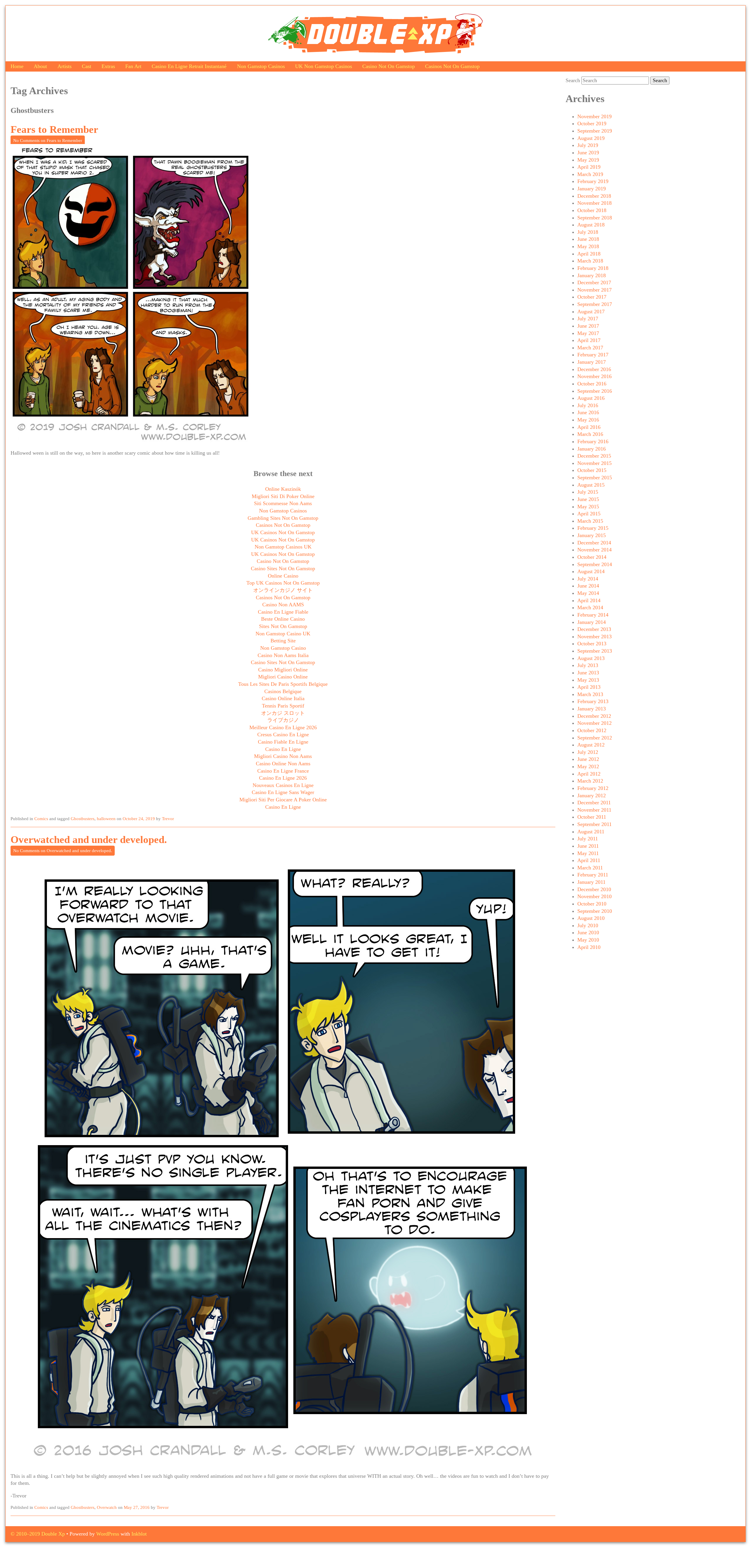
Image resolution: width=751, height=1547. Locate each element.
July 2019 (587, 145)
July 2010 (587, 925)
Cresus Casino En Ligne (283, 734)
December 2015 (594, 456)
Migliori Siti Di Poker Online (283, 496)
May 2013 (588, 680)
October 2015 (591, 470)
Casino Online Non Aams (283, 763)
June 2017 (588, 326)
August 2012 (591, 745)
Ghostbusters (82, 818)
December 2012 (594, 716)
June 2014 (588, 586)
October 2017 (591, 297)
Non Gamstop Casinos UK (283, 547)
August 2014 (591, 571)
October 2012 (591, 730)
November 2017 (594, 290)
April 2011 (588, 860)
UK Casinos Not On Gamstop (283, 532)
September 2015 (594, 477)
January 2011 (591, 882)
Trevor (168, 818)
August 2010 (591, 918)
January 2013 (591, 709)
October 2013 (591, 643)
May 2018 (588, 246)
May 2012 (588, 766)
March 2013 (590, 694)
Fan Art (133, 66)
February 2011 (592, 875)
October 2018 (591, 210)
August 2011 (590, 832)
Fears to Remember (54, 129)
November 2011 (594, 810)
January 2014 (591, 622)
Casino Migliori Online (283, 670)
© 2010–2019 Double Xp (38, 1534)
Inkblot (139, 1534)
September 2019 (594, 131)
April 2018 (589, 254)
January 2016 (591, 449)
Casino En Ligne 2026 (283, 778)
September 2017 (594, 304)
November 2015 (594, 463)
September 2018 (594, 218)
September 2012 (594, 738)
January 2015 (591, 535)
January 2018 (591, 275)
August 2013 (591, 658)
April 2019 (589, 167)
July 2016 (587, 405)
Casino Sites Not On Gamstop (283, 568)
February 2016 (592, 441)
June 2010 (588, 932)
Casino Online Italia (283, 698)
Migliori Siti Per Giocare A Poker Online (283, 800)
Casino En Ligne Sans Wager (283, 792)
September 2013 (594, 651)
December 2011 (594, 802)
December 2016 (594, 369)
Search (573, 80)
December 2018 (594, 196)
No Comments (47, 140)
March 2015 (590, 521)
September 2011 (594, 824)
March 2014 (590, 607)
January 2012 (591, 795)
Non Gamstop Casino (283, 648)
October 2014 (591, 557)
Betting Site (283, 641)
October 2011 (591, 817)
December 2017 (594, 282)
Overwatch (107, 1507)
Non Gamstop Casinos (261, 66)
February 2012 (592, 788)
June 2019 (588, 152)
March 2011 (590, 868)
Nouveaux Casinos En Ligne (283, 785)
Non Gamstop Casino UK (283, 634)
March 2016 (590, 434)
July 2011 (587, 839)
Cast (86, 66)
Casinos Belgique (283, 691)
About (40, 66)
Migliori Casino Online (283, 677)
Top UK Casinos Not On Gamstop (283, 583)
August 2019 (591, 138)
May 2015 (588, 507)
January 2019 (591, 189)
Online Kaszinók (283, 489)
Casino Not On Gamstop (388, 66)
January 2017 (591, 362)
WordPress (107, 1534)
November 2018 (594, 203)
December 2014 (594, 543)
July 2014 (587, 579)
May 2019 (588, 160)
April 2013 (589, 687)
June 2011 (588, 846)
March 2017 (590, 348)
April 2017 (589, 340)
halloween (106, 818)
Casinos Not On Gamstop (452, 66)
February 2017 (592, 355)
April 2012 (589, 774)
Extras (108, 66)
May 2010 (588, 940)
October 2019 (591, 123)
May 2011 (588, 853)
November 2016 (594, 376)
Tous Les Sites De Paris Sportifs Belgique (283, 684)
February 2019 (592, 181)
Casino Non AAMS (283, 604)
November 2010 (594, 896)
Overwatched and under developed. (89, 839)
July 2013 (587, 665)
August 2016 (591, 398)
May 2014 (588, 593)
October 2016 (591, 384)
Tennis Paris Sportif (283, 706)
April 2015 (589, 514)
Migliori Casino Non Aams (283, 756)
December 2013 (594, 629)
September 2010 (594, 911)
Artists (64, 66)
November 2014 (594, 550)
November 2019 (594, 116)
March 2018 (590, 261)
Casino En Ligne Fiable (283, 612)
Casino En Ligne (283, 749)
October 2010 (591, 904)
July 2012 (587, 752)
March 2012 (590, 781)
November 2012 (594, 723)
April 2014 (589, 600)
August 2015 (591, 485)
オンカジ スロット (283, 713)
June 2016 (588, 412)
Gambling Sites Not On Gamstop (283, 518)
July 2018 (587, 232)
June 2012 (588, 759)
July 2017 (587, 318)
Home (17, 66)
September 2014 (594, 564)
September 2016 (594, 391)
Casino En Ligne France (283, 771)
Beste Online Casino (283, 619)
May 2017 (588, 333)
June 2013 (588, 673)
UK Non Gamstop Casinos (323, 66)
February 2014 (592, 615)
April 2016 (589, 427)
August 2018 (591, 225)
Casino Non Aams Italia (283, 655)
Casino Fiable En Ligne (283, 742)
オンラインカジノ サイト (283, 590)
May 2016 (588, 420)
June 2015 (588, 499)
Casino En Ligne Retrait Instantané (189, 66)
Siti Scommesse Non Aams (283, 503)
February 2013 (592, 701)
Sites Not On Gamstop (283, 626)
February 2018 (592, 268)
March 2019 (590, 174)
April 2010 (589, 947)
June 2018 (588, 239)
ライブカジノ (283, 720)
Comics (41, 818)
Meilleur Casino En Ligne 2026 (283, 727)
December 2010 (594, 889)
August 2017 (591, 311)
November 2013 (594, 636)
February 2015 (592, 528)
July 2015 (587, 492)
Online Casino (283, 576)
